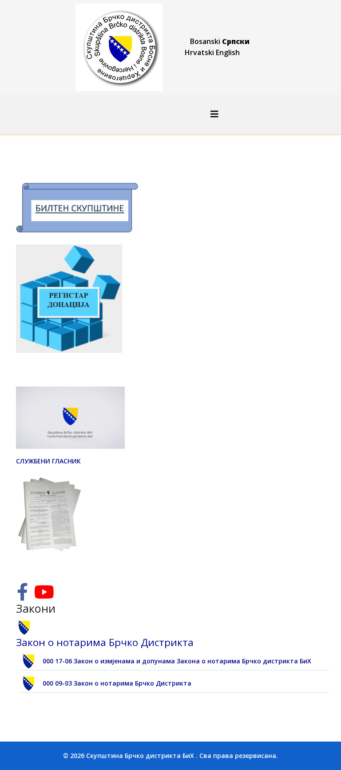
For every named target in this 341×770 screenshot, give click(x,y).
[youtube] (44, 596)
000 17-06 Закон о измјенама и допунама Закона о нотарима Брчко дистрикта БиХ (177, 661)
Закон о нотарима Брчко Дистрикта (105, 642)
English (228, 52)
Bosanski (205, 41)
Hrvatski (199, 52)
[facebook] (22, 596)
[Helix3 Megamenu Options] (214, 114)
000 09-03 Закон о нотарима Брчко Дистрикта (117, 683)
